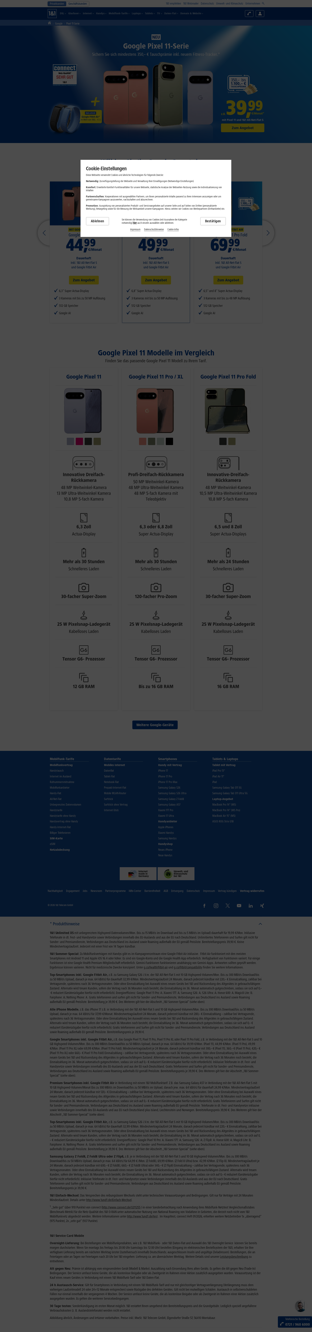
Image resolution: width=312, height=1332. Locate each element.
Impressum (135, 229)
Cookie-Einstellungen (106, 168)
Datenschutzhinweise (154, 229)
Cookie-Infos (173, 229)
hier (135, 222)
